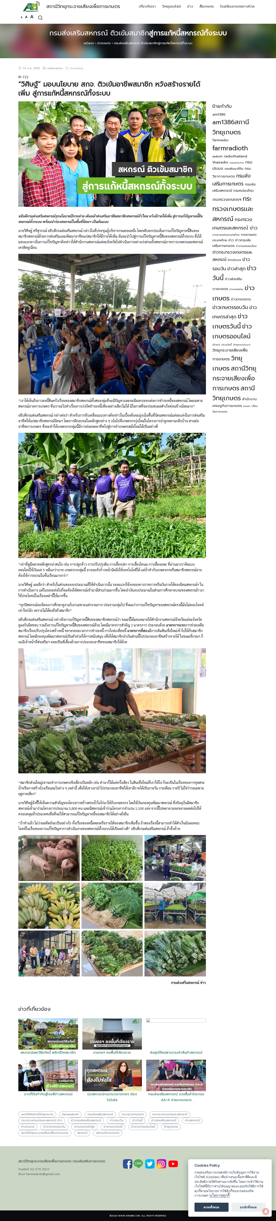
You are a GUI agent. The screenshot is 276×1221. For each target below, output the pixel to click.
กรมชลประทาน (236, 162)
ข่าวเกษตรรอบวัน (54, 1126)
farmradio (220, 140)
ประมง (216, 345)
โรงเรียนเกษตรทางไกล (237, 6)
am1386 (218, 114)
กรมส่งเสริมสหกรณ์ (100, 1114)
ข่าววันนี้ (137, 1120)
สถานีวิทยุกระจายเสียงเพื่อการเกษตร (83, 6)
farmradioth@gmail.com (43, 1174)
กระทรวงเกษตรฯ (133, 1114)
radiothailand (235, 156)
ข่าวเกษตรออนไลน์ (143, 1126)
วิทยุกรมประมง (241, 345)
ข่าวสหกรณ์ (192, 1120)
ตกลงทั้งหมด (211, 1207)
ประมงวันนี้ (226, 344)
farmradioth (70, 1114)
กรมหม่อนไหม (243, 190)
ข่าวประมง (234, 259)
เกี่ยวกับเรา (147, 6)
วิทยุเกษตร (171, 1126)
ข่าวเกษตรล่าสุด (84, 1126)
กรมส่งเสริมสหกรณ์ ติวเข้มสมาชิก (138, 33)
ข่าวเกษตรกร (241, 299)
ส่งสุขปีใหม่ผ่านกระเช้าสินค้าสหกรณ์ (176, 1052)
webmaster (55, 68)
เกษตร (246, 406)
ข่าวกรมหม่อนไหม (246, 246)
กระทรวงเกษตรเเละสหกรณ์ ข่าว (41, 1120)
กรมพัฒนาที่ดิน (233, 168)
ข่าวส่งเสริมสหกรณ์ (163, 1120)
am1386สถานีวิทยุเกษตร (37, 1114)
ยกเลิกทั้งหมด (248, 1207)
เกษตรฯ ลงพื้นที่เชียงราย (112, 1052)
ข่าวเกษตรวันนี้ (113, 1126)
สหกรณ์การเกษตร (107, 1133)
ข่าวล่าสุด (236, 268)
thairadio (220, 162)
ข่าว (190, 6)
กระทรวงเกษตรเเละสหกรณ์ (169, 1114)
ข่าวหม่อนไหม (236, 289)
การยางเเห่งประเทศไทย (226, 235)
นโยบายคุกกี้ (219, 1195)
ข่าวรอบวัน (117, 1120)
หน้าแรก (89, 43)
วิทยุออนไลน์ (171, 6)
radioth (217, 156)
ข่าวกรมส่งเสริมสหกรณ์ (86, 1120)
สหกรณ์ (82, 1133)
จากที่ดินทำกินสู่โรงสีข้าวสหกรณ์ (48, 1094)
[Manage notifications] (265, 1211)
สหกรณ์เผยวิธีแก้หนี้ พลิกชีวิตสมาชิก (48, 1052)
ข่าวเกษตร (104, 43)
